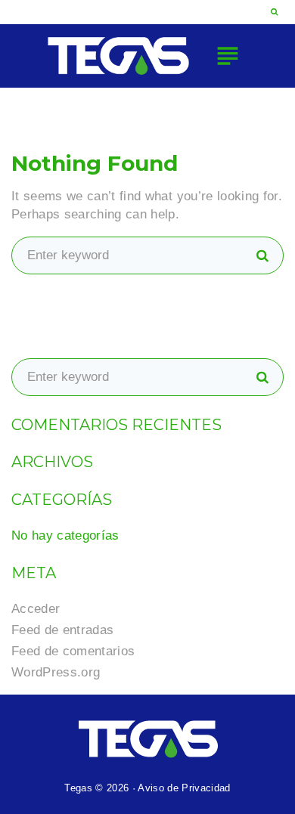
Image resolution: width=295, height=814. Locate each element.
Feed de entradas (62, 630)
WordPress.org (55, 672)
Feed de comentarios (73, 651)
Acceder (35, 609)
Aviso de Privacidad (184, 788)
